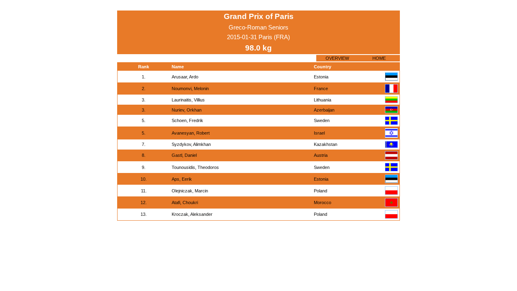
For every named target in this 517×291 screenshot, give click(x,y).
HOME (379, 58)
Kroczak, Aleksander (192, 214)
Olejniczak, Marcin (190, 190)
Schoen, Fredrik (187, 120)
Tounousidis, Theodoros (195, 167)
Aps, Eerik (182, 179)
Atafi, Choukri (185, 202)
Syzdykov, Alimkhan (191, 144)
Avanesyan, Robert (191, 133)
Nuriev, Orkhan (187, 110)
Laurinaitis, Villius (188, 99)
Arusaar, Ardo (185, 76)
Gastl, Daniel (184, 155)
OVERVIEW (337, 58)
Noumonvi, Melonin (190, 88)
